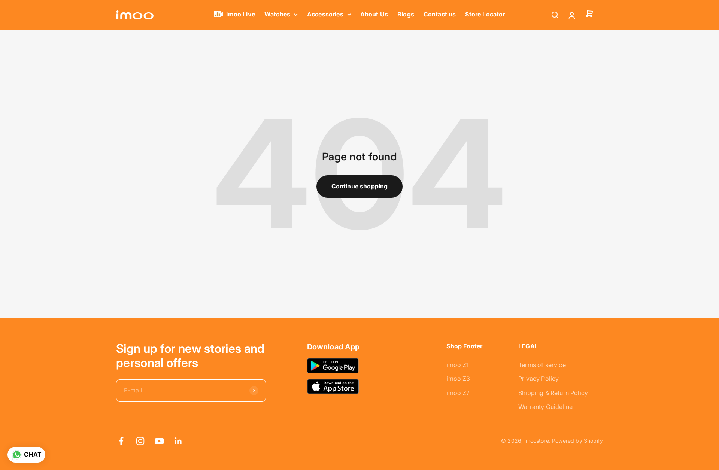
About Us (374, 14)
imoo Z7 (458, 393)
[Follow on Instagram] (140, 441)
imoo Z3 (458, 378)
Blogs (405, 14)
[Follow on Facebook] (121, 441)
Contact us (440, 14)
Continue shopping (359, 186)
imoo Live (240, 14)
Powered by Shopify (577, 440)
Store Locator (485, 14)
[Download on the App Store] (333, 386)
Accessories (325, 14)
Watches (277, 14)
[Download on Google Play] (333, 365)
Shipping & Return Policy (553, 393)
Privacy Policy (538, 378)
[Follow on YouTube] (159, 441)
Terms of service (542, 365)
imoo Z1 (457, 365)
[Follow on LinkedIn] (178, 441)
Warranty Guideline (545, 406)
